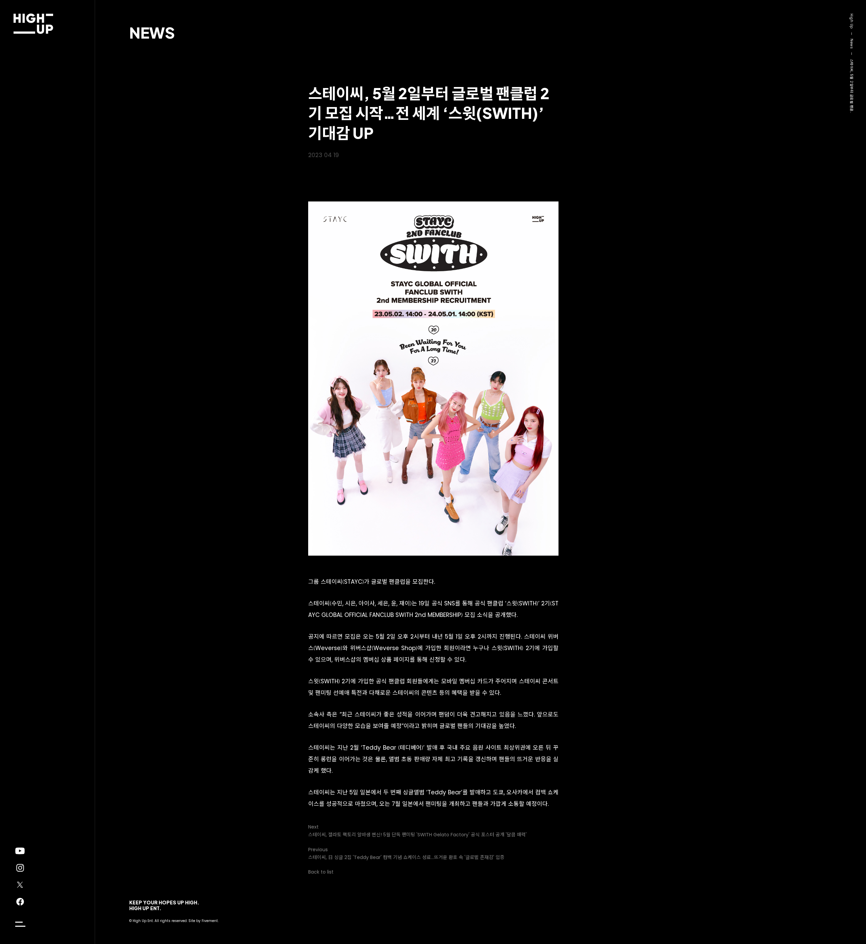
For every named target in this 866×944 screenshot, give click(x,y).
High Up (851, 21)
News (152, 32)
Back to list (321, 871)
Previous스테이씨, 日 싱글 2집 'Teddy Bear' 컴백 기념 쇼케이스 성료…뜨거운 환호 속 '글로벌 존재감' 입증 (406, 853)
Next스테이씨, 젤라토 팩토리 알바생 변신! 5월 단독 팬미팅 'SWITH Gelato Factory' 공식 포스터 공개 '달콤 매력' (417, 830)
